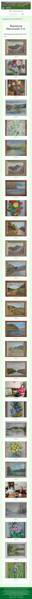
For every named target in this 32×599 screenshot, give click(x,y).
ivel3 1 (16, 318)
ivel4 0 (16, 398)
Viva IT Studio (20, 597)
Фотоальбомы (5, 19)
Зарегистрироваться (18, 11)
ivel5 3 (16, 539)
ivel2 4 (16, 278)
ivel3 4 (16, 378)
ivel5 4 (16, 559)
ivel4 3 (16, 579)
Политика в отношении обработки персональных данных (17, 592)
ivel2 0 (16, 197)
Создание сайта (12, 597)
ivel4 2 (16, 438)
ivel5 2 (16, 519)
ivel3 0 (16, 298)
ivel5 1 (16, 499)
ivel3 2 (16, 338)
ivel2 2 (16, 56)
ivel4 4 (16, 459)
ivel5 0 (16, 479)
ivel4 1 (16, 418)
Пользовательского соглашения (16, 591)
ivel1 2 (16, 117)
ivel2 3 (16, 217)
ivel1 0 (16, 77)
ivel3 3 (16, 358)
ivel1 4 (16, 157)
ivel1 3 (16, 137)
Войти (10, 11)
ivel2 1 (16, 237)
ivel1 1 (16, 97)
